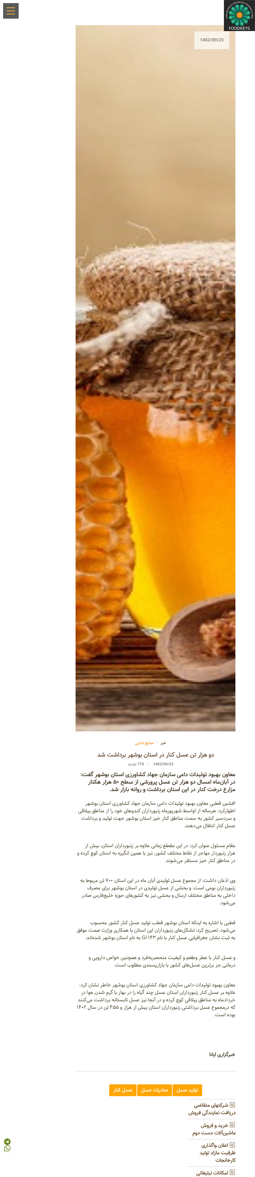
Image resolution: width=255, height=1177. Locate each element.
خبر (163, 743)
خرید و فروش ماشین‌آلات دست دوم (214, 1129)
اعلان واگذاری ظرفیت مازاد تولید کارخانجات (218, 1153)
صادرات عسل (154, 1090)
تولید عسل (187, 1090)
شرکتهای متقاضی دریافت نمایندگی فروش (212, 1109)
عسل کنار (122, 1090)
